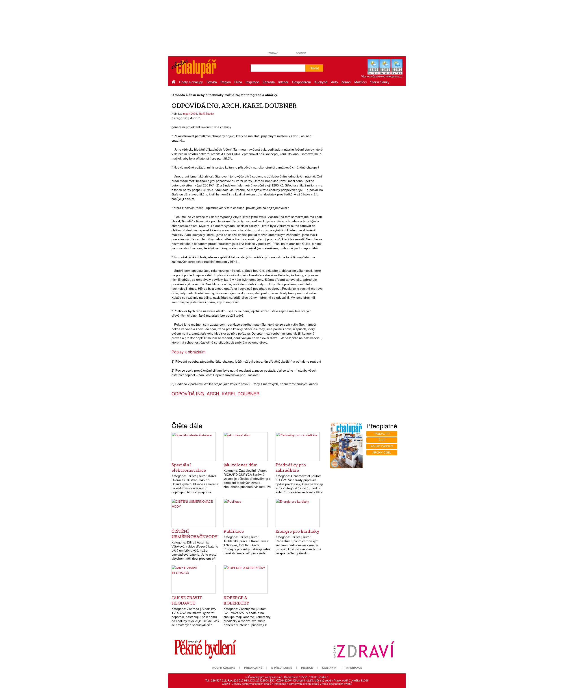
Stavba (212, 82)
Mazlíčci (360, 82)
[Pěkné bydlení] (205, 649)
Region (225, 82)
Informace (354, 667)
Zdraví (273, 53)
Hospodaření (301, 82)
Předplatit (382, 433)
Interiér (283, 82)
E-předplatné (281, 667)
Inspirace (252, 82)
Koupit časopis (382, 446)
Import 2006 (190, 113)
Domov (301, 53)
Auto (334, 82)
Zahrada (269, 82)
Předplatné (253, 667)
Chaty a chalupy (191, 82)
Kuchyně (320, 82)
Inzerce (307, 667)
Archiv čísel (381, 452)
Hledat (314, 68)
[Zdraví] (363, 649)
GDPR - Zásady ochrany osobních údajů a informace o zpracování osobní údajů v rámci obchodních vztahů (287, 684)
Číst (382, 440)
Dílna (238, 82)
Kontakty (329, 667)
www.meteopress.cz (390, 76)
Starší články (379, 82)
